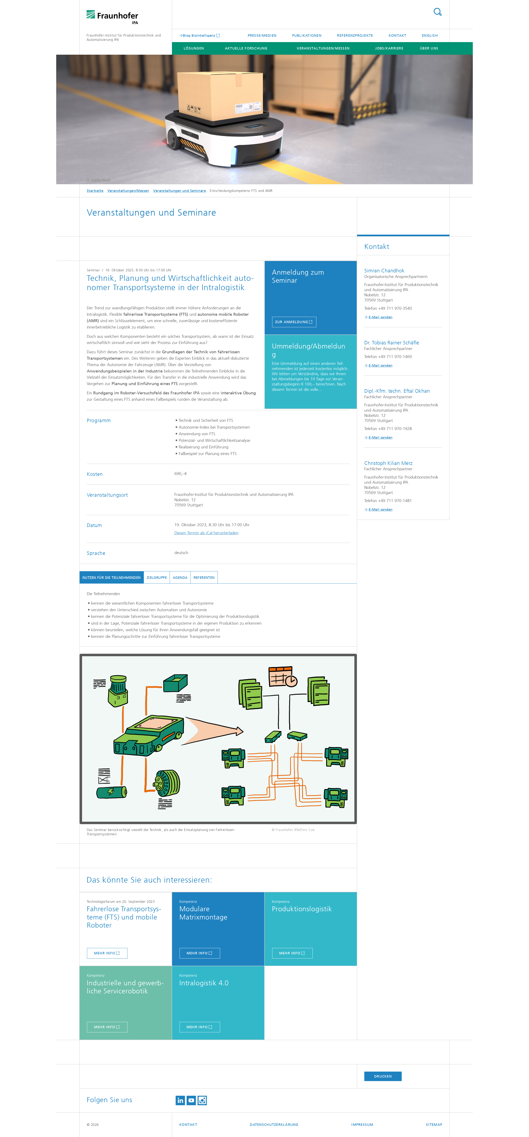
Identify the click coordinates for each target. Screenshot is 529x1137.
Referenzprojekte (355, 35)
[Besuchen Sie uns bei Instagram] (202, 1100)
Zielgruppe (157, 578)
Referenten (204, 578)
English (430, 35)
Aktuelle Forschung (246, 48)
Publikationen (307, 35)
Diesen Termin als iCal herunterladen (206, 533)
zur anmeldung (291, 322)
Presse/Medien (262, 35)
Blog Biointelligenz (199, 35)
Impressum (362, 1125)
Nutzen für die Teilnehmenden (111, 578)
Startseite (95, 191)
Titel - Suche (437, 12)
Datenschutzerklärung (274, 1125)
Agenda (180, 578)
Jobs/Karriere (389, 48)
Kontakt (397, 35)
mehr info (104, 953)
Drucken (383, 1076)
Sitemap (434, 1125)
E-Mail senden (380, 317)
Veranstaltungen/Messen (323, 48)
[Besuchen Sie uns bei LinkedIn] (180, 1100)
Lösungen (194, 48)
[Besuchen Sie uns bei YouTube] (191, 1100)
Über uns (429, 48)
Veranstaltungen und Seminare (179, 191)
